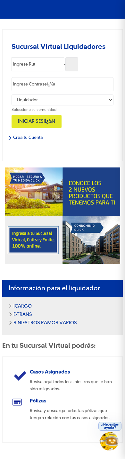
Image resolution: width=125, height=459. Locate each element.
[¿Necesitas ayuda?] (110, 443)
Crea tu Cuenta (27, 137)
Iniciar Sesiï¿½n (36, 121)
